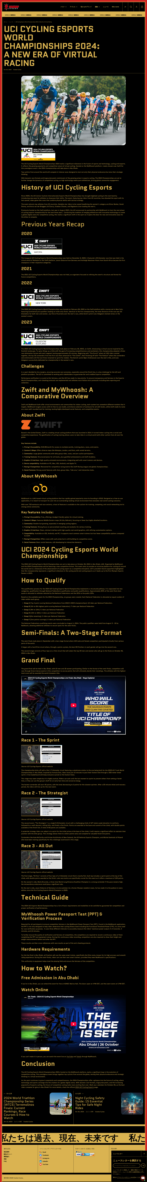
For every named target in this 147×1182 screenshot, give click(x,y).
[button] (125, 6)
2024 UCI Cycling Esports (84, 1087)
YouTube (70, 1056)
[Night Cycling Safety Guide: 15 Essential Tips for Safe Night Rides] (132, 1104)
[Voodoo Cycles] (11, 6)
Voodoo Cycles (18, 1178)
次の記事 (78, 1094)
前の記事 (9, 1094)
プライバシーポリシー (124, 1177)
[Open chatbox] (143, 1178)
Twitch (79, 1056)
